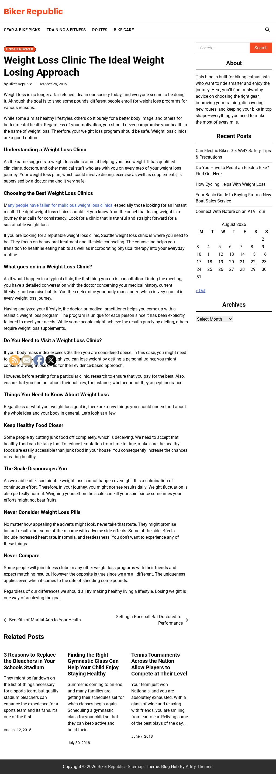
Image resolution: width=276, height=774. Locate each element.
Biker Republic (33, 11)
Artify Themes (199, 766)
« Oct (200, 290)
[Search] (267, 30)
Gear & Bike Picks (22, 29)
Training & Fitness (66, 29)
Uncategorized (19, 49)
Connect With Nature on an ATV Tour (230, 211)
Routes (99, 29)
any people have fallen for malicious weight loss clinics (60, 205)
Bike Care (124, 29)
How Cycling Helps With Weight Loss (230, 184)
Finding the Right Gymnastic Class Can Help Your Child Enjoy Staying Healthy (93, 664)
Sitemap (136, 766)
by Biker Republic (18, 84)
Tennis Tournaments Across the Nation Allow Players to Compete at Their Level (159, 664)
